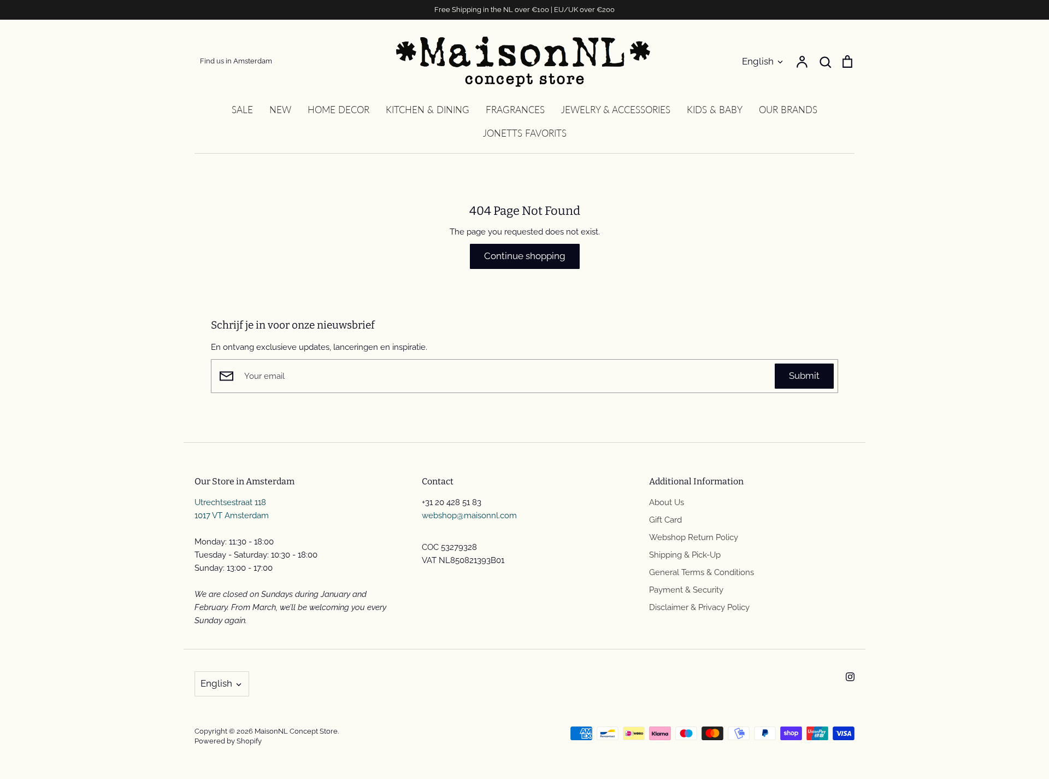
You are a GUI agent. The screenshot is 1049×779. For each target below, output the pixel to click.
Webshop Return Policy (693, 537)
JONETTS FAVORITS (525, 133)
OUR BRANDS (788, 109)
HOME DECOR (338, 109)
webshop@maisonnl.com (469, 515)
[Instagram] (850, 677)
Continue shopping (524, 255)
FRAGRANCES (515, 109)
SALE (242, 109)
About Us (666, 502)
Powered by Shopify (228, 741)
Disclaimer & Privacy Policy (699, 607)
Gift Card (665, 520)
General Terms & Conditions (701, 572)
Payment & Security (686, 590)
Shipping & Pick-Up (685, 555)
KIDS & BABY (714, 109)
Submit (804, 375)
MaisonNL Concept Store (296, 731)
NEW (280, 109)
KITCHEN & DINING (427, 109)
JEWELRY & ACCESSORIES (615, 109)
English (758, 61)
